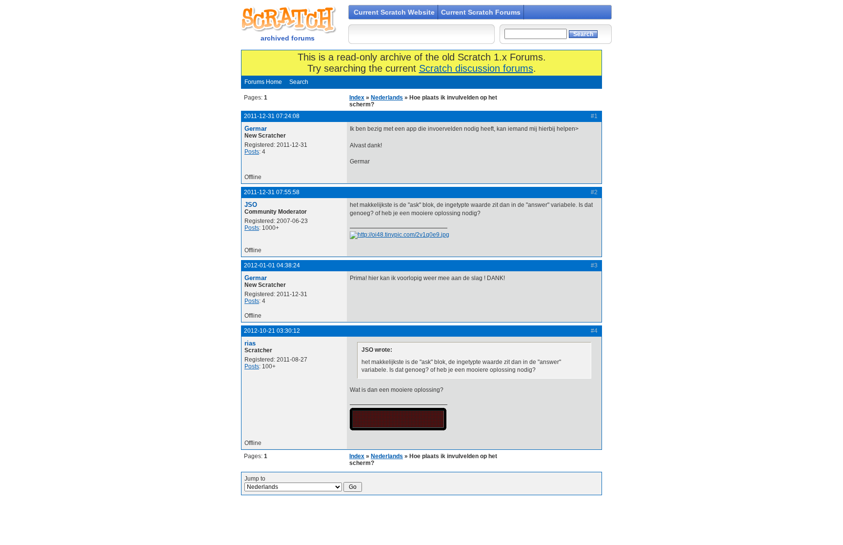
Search (298, 82)
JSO (250, 204)
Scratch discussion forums (476, 68)
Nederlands (387, 97)
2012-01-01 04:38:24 (272, 265)
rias (250, 343)
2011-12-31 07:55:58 (272, 192)
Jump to (254, 478)
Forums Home (263, 82)
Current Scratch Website (394, 12)
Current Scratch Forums (481, 12)
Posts (251, 151)
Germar (255, 128)
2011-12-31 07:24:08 (272, 116)
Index (356, 97)
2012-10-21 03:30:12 (272, 330)
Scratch (287, 19)
